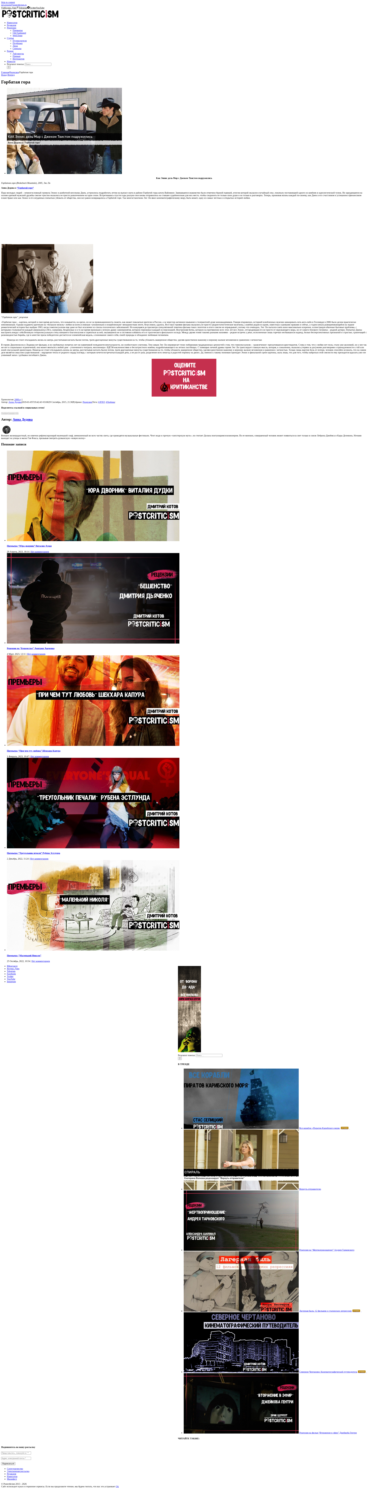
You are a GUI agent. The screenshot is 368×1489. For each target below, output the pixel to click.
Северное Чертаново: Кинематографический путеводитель (332, 1372)
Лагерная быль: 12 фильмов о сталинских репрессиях (329, 1311)
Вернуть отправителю (310, 1189)
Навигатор (12, 1476)
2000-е (17, 399)
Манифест (12, 1479)
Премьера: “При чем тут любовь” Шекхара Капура (33, 751)
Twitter (10, 976)
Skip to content (8, 2)
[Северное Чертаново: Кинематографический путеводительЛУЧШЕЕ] (241, 1372)
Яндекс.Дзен (13, 968)
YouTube (11, 979)
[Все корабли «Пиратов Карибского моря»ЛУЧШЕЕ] (241, 1128)
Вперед (11, 75)
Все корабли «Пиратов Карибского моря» (323, 1128)
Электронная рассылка (18, 1471)
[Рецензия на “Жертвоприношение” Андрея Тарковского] (241, 1250)
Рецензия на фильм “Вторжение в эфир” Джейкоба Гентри (328, 1433)
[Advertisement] (184, 222)
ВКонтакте (12, 966)
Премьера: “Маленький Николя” (24, 955)
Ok (117, 1486)
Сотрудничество (15, 1468)
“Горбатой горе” (25, 188)
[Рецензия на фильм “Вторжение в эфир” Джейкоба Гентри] (241, 1433)
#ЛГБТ (101, 402)
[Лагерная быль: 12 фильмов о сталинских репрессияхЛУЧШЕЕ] (241, 1311)
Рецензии (87, 402)
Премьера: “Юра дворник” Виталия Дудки (29, 546)
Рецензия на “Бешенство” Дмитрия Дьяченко (30, 648)
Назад (4, 75)
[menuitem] (12, 22)
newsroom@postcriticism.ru (14, 5)
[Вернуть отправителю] (241, 1189)
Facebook (11, 974)
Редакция (11, 1474)
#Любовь (110, 402)
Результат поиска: (15, 64)
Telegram (11, 971)
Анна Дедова (14, 402)
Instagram (11, 981)
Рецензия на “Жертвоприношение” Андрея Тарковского (326, 1250)
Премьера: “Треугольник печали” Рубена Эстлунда (33, 853)
